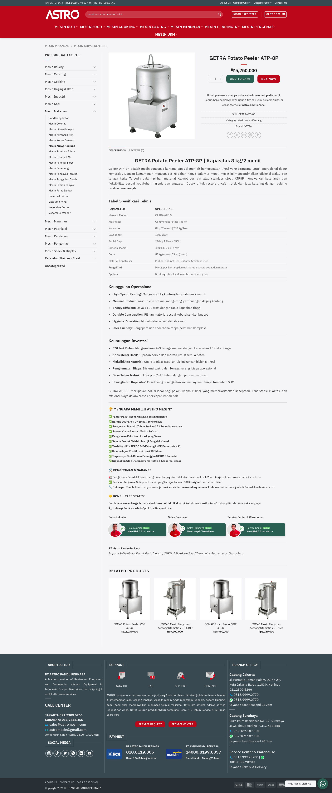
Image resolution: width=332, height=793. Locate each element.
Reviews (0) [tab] (136, 150)
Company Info (241, 2)
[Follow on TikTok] (57, 753)
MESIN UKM (165, 34)
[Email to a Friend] (244, 135)
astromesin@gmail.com (68, 729)
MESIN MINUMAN (185, 27)
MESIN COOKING (120, 27)
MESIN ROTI (65, 27)
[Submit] (219, 14)
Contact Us (281, 2)
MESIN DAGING (153, 27)
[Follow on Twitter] (65, 753)
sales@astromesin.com (67, 724)
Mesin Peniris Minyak (61, 185)
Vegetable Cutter (59, 207)
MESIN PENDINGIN (221, 27)
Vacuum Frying (57, 201)
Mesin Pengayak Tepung (63, 173)
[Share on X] (237, 135)
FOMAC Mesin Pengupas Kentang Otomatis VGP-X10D (175, 626)
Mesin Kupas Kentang (91, 46)
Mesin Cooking (55, 82)
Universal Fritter (58, 196)
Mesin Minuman (56, 221)
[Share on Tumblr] (258, 135)
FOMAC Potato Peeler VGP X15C (221, 626)
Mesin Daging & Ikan (59, 89)
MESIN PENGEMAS (258, 27)
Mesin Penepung (59, 168)
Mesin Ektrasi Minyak (61, 129)
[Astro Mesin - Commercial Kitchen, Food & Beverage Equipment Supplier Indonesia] (62, 14)
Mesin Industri (55, 96)
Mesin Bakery (54, 67)
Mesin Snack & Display (60, 251)
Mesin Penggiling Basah (63, 179)
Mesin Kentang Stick (61, 134)
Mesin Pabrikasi (56, 229)
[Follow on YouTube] (89, 753)
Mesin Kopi (52, 104)
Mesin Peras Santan (60, 190)
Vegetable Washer (60, 213)
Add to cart (240, 79)
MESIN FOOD (91, 27)
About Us (225, 2)
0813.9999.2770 (246, 695)
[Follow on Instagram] (49, 753)
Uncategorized (55, 266)
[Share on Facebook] (230, 135)
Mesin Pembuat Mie (60, 157)
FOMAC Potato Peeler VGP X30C (129, 626)
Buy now (268, 79)
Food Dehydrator (59, 118)
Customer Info (262, 2)
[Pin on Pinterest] (251, 135)
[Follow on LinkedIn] (81, 753)
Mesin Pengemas (57, 243)
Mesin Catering (55, 74)
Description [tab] (117, 150)
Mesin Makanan (57, 46)
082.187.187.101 (247, 731)
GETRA (248, 126)
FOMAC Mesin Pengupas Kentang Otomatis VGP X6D (266, 626)
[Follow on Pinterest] (73, 753)
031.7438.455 (72, 720)
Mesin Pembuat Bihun (62, 151)
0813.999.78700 (246, 757)
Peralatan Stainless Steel (62, 258)
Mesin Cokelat (57, 123)
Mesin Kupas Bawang (61, 140)
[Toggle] (94, 66)
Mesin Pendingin (56, 236)
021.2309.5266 (71, 715)
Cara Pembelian (87, 782)
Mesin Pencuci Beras (61, 162)
